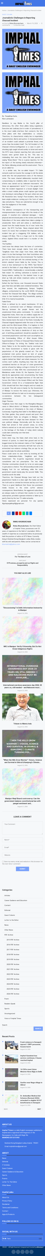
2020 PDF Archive (13, 964)
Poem (6, 999)
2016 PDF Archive (13, 945)
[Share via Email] (30, 513)
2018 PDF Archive (13, 955)
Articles (7, 896)
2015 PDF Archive (13, 940)
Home (4, 10)
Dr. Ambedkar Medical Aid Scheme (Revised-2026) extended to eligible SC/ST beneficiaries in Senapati (31, 1099)
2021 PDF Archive (13, 969)
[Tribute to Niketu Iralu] (22, 707)
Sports (6, 1009)
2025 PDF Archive (13, 989)
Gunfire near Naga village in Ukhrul (31, 1084)
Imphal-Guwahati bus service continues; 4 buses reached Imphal (31, 1058)
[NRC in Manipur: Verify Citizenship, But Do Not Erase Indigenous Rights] (22, 629)
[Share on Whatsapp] (23, 513)
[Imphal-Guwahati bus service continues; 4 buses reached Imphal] (11, 1059)
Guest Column (9, 915)
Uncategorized (9, 1014)
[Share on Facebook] (13, 513)
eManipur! (40, 1247)
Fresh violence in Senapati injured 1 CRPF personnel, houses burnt (30, 1044)
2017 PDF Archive (13, 950)
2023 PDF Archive (13, 979)
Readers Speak (9, 1004)
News (6, 925)
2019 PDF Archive (13, 959)
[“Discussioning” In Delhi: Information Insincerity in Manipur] (22, 591)
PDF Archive (8, 935)
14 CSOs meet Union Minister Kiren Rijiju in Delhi (31, 1070)
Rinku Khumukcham (16, 23)
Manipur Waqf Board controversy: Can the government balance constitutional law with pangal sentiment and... (22, 801)
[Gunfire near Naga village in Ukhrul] (11, 1086)
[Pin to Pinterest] (16, 513)
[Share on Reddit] (20, 513)
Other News (8, 930)
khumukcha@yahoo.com (11, 544)
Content (7, 905)
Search (4, 1025)
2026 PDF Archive (13, 994)
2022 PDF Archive (13, 974)
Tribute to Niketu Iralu (22, 724)
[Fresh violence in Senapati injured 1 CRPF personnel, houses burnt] (11, 1045)
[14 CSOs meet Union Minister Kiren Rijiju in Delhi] (11, 1072)
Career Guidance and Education (15, 900)
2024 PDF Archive (13, 984)
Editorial (7, 910)
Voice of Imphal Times (12, 1018)
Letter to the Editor (11, 920)
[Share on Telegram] (27, 513)
